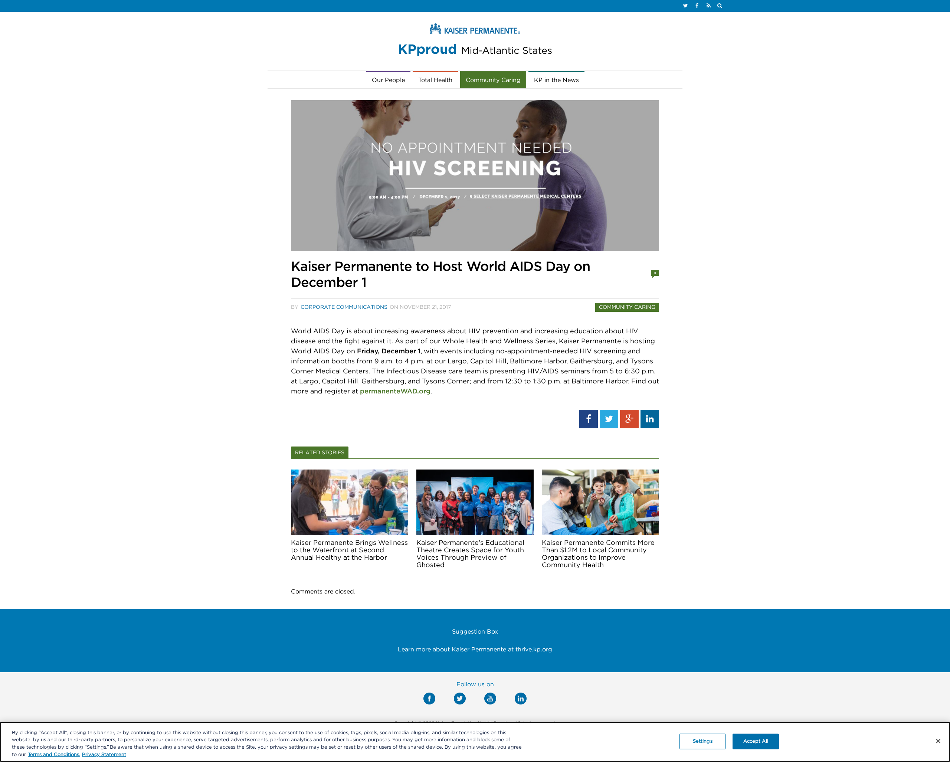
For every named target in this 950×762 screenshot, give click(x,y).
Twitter (460, 698)
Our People (388, 80)
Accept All (755, 741)
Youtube (490, 698)
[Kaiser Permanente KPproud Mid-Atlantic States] (475, 41)
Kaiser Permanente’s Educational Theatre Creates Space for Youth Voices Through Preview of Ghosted (470, 554)
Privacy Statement (104, 754)
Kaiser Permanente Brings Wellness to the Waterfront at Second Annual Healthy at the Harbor (349, 550)
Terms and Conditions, (54, 754)
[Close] (938, 741)
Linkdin (521, 698)
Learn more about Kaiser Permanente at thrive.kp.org (475, 650)
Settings (702, 741)
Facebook (429, 698)
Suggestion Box (475, 632)
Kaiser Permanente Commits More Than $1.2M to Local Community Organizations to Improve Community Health (598, 554)
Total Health (435, 80)
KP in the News (556, 80)
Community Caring (493, 80)
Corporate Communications (344, 307)
